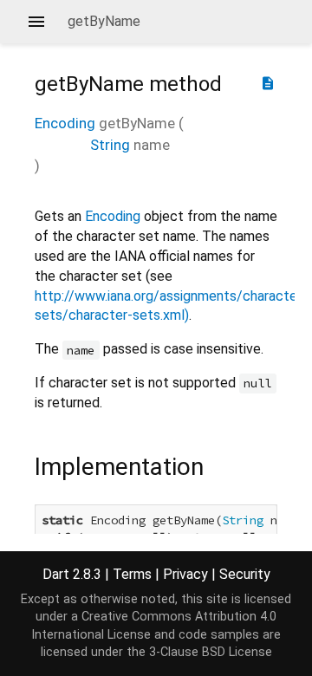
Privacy (185, 574)
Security (244, 574)
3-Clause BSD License (210, 652)
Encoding (65, 123)
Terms (132, 574)
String (110, 144)
